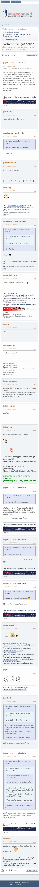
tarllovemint (10, 163)
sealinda (12, 35)
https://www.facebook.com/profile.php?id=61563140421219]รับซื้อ (18, 859)
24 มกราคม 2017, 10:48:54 (10, 349)
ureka (7, 838)
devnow (8, 221)
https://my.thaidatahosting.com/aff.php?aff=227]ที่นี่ (17, 317)
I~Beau (12, 37)
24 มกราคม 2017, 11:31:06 (10, 491)
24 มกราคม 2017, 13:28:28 (10, 756)
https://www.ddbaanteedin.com (17, 209)
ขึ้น (3, 870)
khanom (17, 37)
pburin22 (29, 35)
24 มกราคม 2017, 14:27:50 (10, 842)
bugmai (23, 35)
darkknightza (11, 275)
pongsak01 (10, 63)
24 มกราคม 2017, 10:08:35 (10, 224)
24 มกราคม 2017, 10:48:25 (10, 328)
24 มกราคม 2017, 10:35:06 (10, 278)
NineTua (18, 35)
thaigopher (10, 345)
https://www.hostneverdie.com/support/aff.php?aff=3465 (19, 98)
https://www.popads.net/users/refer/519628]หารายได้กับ (19, 299)
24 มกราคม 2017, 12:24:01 (10, 673)
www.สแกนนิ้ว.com (23, 663)
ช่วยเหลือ (11, 882)
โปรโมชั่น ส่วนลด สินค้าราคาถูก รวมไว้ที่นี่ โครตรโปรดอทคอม (19, 268)
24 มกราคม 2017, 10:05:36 (10, 136)
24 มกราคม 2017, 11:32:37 (10, 543)
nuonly (8, 187)
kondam (8, 427)
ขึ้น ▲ (28, 882)
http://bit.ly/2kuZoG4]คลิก (19, 471)
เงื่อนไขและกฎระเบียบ (20, 882)
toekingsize (10, 406)
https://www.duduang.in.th (16, 205)
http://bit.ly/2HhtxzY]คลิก (21, 461)
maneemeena (11, 381)
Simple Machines (24, 884)
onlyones (9, 133)
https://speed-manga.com (15, 181)
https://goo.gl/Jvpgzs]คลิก (21, 481)
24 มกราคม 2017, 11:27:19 (10, 430)
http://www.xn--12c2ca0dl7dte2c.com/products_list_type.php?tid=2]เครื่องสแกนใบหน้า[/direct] (17, 648)
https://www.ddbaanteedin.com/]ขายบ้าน (16, 214)
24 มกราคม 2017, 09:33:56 (10, 66)
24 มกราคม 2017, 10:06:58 (10, 191)
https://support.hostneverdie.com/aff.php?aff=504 (20, 305)
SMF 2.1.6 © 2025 (15, 884)
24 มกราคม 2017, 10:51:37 (10, 384)
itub (7, 324)
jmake (8, 669)
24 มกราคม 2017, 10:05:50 (10, 166)
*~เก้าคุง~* (5, 37)
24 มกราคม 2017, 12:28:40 (10, 701)
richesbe (8, 112)
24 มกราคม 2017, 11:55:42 (10, 628)
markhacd (9, 625)
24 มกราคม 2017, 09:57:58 (10, 115)
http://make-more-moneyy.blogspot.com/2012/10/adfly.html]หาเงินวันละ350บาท (18, 295)
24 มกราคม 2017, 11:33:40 (10, 586)
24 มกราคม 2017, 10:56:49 (10, 409)
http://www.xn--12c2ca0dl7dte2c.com (15, 644)
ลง (2, 55)
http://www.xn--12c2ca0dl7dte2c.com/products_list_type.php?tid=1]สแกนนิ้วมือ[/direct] (17, 657)
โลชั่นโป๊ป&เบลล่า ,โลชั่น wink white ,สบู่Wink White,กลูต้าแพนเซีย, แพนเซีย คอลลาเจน (16, 689)
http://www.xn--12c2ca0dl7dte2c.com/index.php (13, 653)
